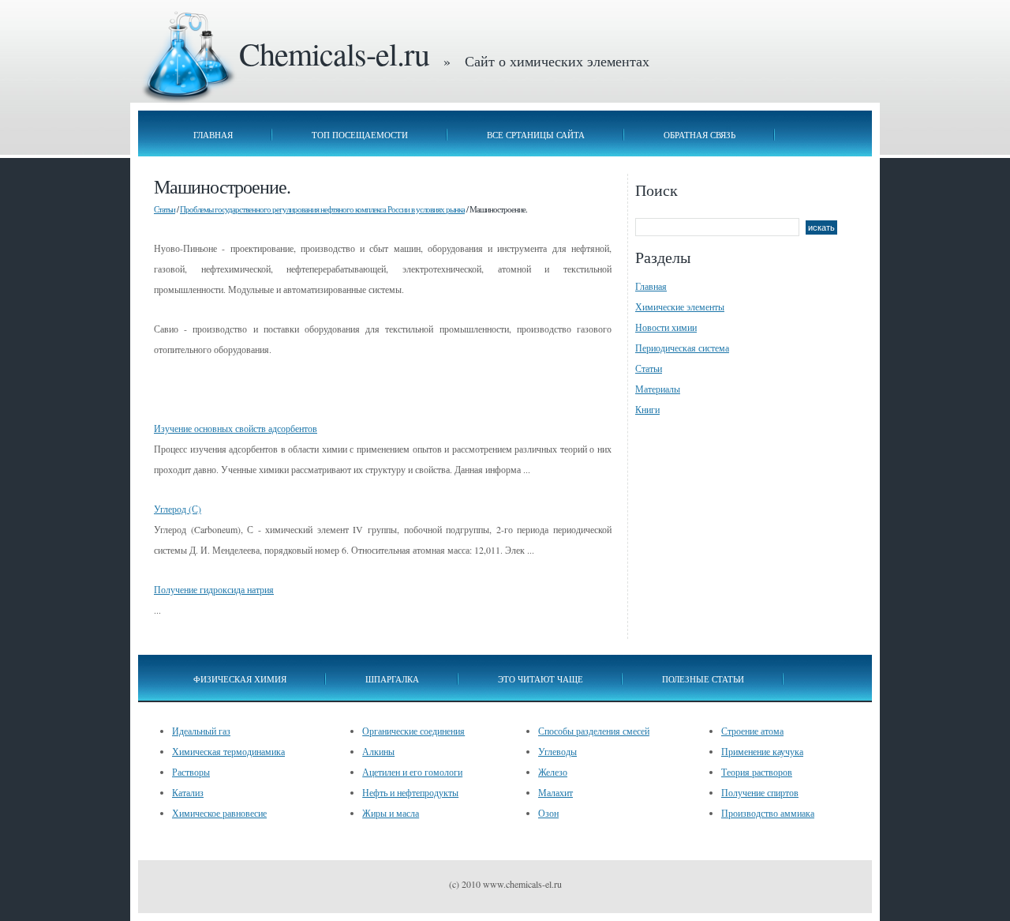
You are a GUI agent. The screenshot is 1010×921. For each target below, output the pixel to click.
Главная (213, 135)
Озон (548, 812)
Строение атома (752, 730)
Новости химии (666, 327)
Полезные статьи (703, 679)
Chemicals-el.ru (334, 53)
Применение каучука (762, 751)
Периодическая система (682, 347)
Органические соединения (413, 730)
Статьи (164, 209)
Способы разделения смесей (593, 730)
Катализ (188, 792)
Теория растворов (756, 771)
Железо (552, 771)
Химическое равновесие (219, 812)
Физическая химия (239, 679)
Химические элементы (679, 306)
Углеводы (557, 751)
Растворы (191, 771)
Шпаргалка (392, 679)
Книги (647, 409)
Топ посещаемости (360, 135)
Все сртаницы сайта (536, 135)
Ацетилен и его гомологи (412, 771)
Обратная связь (699, 135)
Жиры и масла (390, 812)
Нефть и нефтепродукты (410, 792)
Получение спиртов (760, 792)
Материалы (657, 388)
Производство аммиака (767, 812)
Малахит (555, 792)
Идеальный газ (201, 730)
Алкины (378, 751)
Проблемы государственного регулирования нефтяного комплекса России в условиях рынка (322, 209)
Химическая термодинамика (228, 751)
